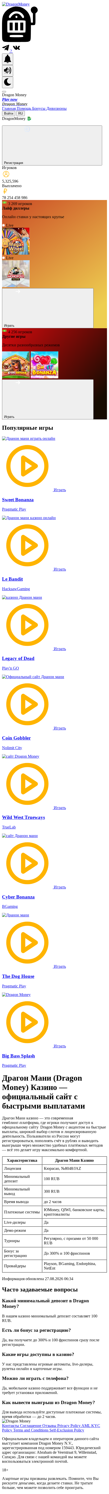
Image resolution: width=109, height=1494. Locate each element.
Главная (9, 108)
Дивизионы (56, 108)
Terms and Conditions (31, 1430)
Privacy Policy (69, 1425)
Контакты (11, 1425)
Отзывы (49, 1425)
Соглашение (31, 1425)
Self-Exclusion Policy (66, 1430)
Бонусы (39, 108)
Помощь (24, 108)
